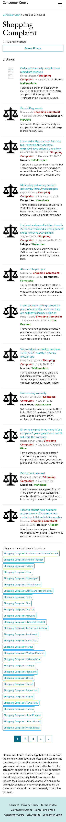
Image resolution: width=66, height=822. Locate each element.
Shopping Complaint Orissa (18, 678)
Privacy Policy (29, 805)
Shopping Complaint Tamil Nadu (21, 702)
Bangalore (27, 200)
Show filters (33, 48)
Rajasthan (38, 244)
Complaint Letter (21, 810)
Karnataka (42, 200)
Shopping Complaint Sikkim (18, 696)
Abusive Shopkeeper (32, 269)
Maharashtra (28, 83)
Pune (58, 79)
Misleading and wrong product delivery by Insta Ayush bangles (39, 187)
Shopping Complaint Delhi (18, 597)
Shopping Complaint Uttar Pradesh (22, 715)
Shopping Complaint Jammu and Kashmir (25, 628)
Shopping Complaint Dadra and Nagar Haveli (28, 590)
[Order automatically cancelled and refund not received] (11, 73)
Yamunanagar (53, 116)
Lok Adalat (33, 814)
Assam (53, 525)
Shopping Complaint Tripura (19, 709)
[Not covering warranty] (11, 399)
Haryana (25, 120)
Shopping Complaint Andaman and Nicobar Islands (31, 553)
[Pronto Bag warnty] (11, 114)
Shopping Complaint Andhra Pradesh (23, 559)
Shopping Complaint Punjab (18, 684)
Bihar (23, 448)
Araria (57, 444)
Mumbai (25, 368)
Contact (14, 805)
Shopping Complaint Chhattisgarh (22, 584)
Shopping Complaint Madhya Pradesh (24, 653)
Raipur (24, 160)
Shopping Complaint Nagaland (20, 671)
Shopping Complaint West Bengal (22, 727)
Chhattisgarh (39, 160)
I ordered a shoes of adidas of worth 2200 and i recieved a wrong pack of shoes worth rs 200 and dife (41, 229)
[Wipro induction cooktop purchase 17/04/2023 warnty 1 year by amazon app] (11, 355)
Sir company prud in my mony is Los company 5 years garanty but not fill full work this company (41, 433)
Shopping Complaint (47, 112)
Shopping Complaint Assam (18, 566)
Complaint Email (45, 810)
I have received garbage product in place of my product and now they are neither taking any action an (40, 309)
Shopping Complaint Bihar (18, 572)
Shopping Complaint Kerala (18, 646)
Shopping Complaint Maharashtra (22, 659)
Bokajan (42, 525)
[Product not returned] (11, 480)
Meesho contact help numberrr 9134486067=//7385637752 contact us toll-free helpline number (41, 513)
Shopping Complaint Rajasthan (20, 690)
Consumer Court (15, 3)
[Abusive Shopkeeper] (11, 275)
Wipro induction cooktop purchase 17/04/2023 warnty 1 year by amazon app (40, 353)
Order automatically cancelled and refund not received (40, 70)
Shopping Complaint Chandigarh (21, 578)
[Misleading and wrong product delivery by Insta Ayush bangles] (11, 191)
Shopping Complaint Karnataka (20, 640)
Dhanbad (26, 485)
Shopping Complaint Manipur (19, 665)
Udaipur (25, 244)
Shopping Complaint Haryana (19, 615)
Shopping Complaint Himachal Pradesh (25, 622)
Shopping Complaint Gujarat (19, 609)
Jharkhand (40, 485)
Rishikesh (26, 404)
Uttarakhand (43, 404)
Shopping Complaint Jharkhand (20, 634)
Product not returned (32, 473)
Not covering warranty (33, 393)
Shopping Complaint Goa (17, 603)
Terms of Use (49, 805)
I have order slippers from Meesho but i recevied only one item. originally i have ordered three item (40, 145)
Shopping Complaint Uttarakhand (22, 721)
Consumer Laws (52, 814)
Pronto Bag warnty (31, 108)
